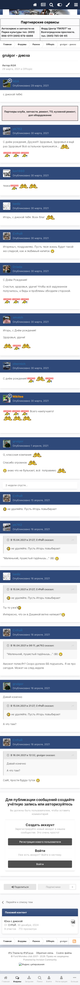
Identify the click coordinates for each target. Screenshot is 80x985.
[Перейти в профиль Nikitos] (6, 398)
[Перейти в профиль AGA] (6, 83)
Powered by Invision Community (40, 959)
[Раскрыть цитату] (8, 539)
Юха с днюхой (13, 921)
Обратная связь (44, 952)
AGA (13, 65)
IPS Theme (14, 952)
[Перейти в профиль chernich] (6, 366)
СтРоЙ (40, 539)
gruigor (41, 755)
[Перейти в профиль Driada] (6, 269)
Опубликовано (31, 85)
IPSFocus (28, 952)
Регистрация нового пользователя (40, 841)
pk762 (40, 645)
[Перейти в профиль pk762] (6, 131)
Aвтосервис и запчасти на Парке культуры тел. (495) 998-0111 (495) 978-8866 (18, 32)
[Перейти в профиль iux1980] (6, 173)
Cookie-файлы (64, 952)
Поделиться (21, 886)
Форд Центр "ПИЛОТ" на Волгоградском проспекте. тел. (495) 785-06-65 (58, 32)
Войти (40, 864)
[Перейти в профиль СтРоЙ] (6, 236)
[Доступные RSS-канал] (74, 941)
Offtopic (27, 68)
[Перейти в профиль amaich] (6, 319)
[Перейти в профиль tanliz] (6, 206)
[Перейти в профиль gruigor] (6, 443)
